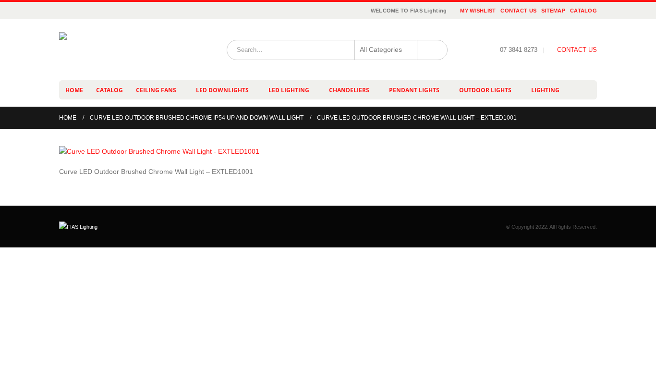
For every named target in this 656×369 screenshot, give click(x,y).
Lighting (545, 90)
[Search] (432, 50)
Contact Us (518, 10)
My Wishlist (478, 10)
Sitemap (553, 10)
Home (74, 90)
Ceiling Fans (156, 90)
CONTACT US (577, 50)
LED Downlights (222, 90)
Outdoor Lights (485, 90)
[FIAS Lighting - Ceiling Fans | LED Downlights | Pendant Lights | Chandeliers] (119, 49)
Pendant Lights (414, 90)
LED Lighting (288, 90)
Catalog (583, 10)
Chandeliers (349, 90)
